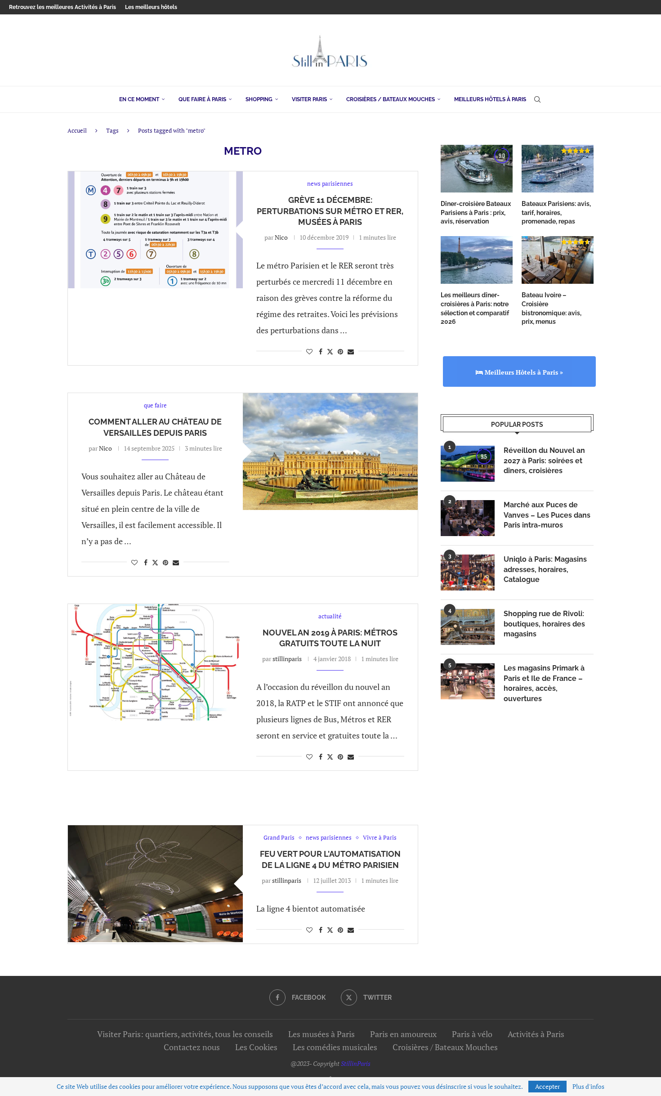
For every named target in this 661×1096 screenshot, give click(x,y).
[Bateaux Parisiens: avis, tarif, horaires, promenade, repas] (558, 169)
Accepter (547, 1086)
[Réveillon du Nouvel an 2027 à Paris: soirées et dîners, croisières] (468, 464)
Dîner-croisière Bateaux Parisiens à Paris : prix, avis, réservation (476, 212)
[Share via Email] (351, 351)
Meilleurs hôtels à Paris (490, 99)
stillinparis (287, 658)
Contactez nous (192, 1047)
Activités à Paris (536, 1034)
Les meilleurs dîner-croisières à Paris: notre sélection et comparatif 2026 (475, 308)
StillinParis (356, 1063)
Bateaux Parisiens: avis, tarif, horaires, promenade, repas (556, 212)
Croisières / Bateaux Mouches (390, 99)
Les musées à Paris (321, 1034)
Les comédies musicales (335, 1047)
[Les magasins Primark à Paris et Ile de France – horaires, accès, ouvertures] (468, 681)
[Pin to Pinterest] (340, 351)
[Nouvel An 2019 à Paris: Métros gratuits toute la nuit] (155, 662)
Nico (281, 237)
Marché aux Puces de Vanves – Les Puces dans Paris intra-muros (547, 515)
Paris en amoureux (403, 1034)
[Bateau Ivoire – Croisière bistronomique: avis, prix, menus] (558, 260)
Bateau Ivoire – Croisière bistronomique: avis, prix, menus (551, 308)
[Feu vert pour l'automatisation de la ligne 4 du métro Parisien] (155, 883)
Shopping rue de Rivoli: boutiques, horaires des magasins (544, 623)
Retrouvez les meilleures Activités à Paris (62, 7)
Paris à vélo (472, 1034)
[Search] (537, 99)
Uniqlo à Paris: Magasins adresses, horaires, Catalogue (545, 569)
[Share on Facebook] (320, 351)
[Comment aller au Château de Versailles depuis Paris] (330, 451)
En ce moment (139, 99)
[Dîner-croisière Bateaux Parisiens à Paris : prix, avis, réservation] (477, 169)
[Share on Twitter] (330, 351)
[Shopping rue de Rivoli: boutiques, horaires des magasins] (468, 627)
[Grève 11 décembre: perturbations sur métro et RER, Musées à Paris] (155, 229)
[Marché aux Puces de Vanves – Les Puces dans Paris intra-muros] (468, 518)
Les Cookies (256, 1047)
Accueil (77, 130)
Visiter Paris (309, 99)
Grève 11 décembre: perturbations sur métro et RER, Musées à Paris (330, 211)
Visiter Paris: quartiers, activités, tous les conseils (185, 1034)
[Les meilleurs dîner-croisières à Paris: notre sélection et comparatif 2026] (477, 260)
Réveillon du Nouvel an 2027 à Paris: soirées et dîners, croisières (544, 460)
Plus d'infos (588, 1086)
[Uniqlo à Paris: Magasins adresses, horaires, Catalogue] (468, 572)
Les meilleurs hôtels (151, 7)
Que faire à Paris (202, 99)
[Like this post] (309, 351)
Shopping (259, 99)
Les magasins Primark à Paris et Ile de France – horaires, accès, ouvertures (544, 683)
